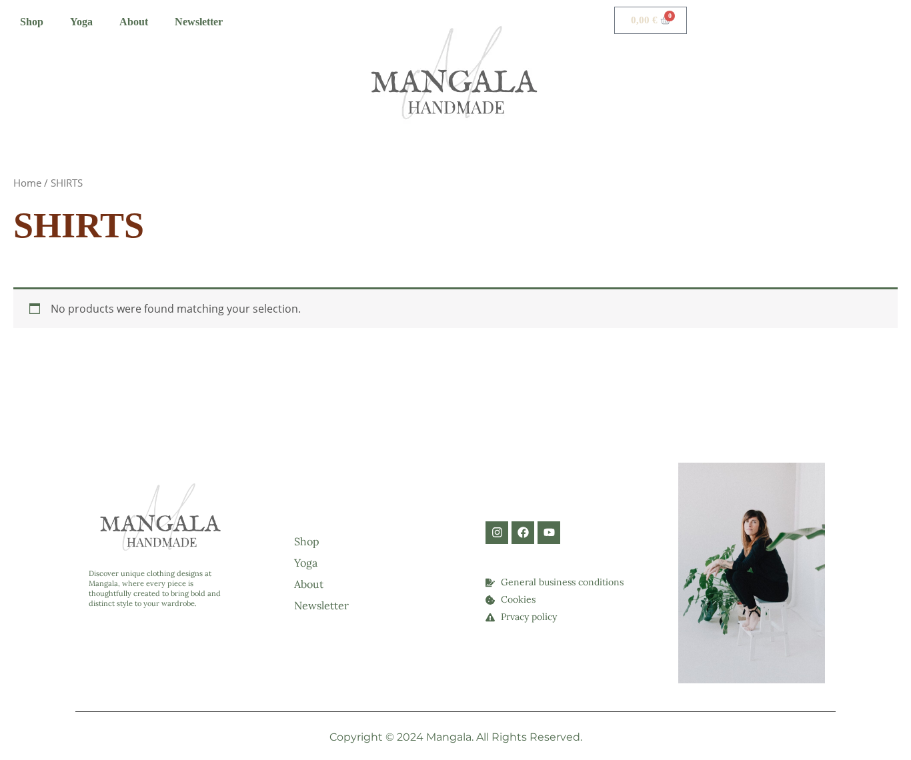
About (133, 21)
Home (27, 182)
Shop (31, 21)
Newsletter (199, 21)
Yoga (81, 21)
